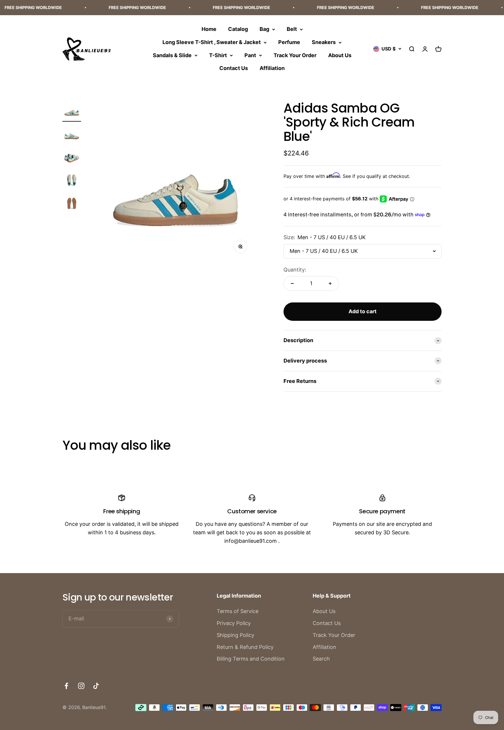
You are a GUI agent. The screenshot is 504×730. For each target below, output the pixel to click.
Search (321, 659)
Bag (264, 29)
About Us (339, 55)
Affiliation (272, 68)
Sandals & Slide (172, 55)
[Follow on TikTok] (96, 686)
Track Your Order (295, 55)
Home (209, 29)
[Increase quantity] (330, 283)
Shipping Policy (235, 635)
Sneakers (324, 42)
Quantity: (295, 270)
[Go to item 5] (71, 205)
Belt (292, 29)
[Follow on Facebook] (66, 686)
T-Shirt (218, 55)
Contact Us (233, 68)
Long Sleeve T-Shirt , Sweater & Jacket (211, 42)
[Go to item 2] (71, 135)
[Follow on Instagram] (81, 686)
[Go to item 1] (71, 111)
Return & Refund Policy (245, 647)
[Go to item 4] (71, 181)
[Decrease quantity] (292, 283)
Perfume (289, 42)
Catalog (238, 29)
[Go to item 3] (71, 158)
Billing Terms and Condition (251, 659)
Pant (250, 55)
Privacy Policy (234, 623)
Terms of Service (237, 611)
